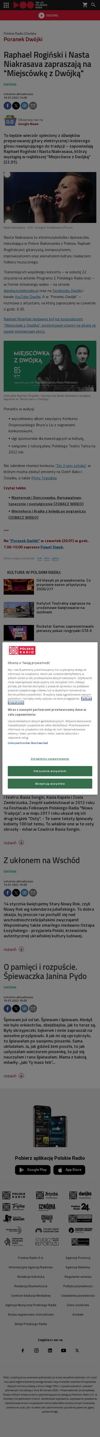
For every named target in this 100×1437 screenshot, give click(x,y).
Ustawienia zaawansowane (50, 759)
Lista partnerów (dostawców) (28, 743)
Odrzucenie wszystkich (50, 771)
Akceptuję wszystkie (50, 784)
